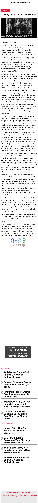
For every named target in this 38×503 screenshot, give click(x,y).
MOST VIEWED (5, 368)
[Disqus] (19, 272)
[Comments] (24, 240)
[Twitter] (18, 240)
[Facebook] (13, 240)
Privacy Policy (25, 495)
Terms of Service (16, 495)
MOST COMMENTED (7, 424)
